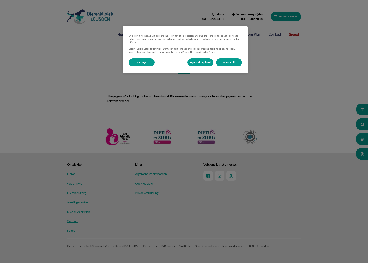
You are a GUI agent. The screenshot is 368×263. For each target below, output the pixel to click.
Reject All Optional (200, 62)
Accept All (229, 62)
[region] (185, 49)
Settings (141, 62)
